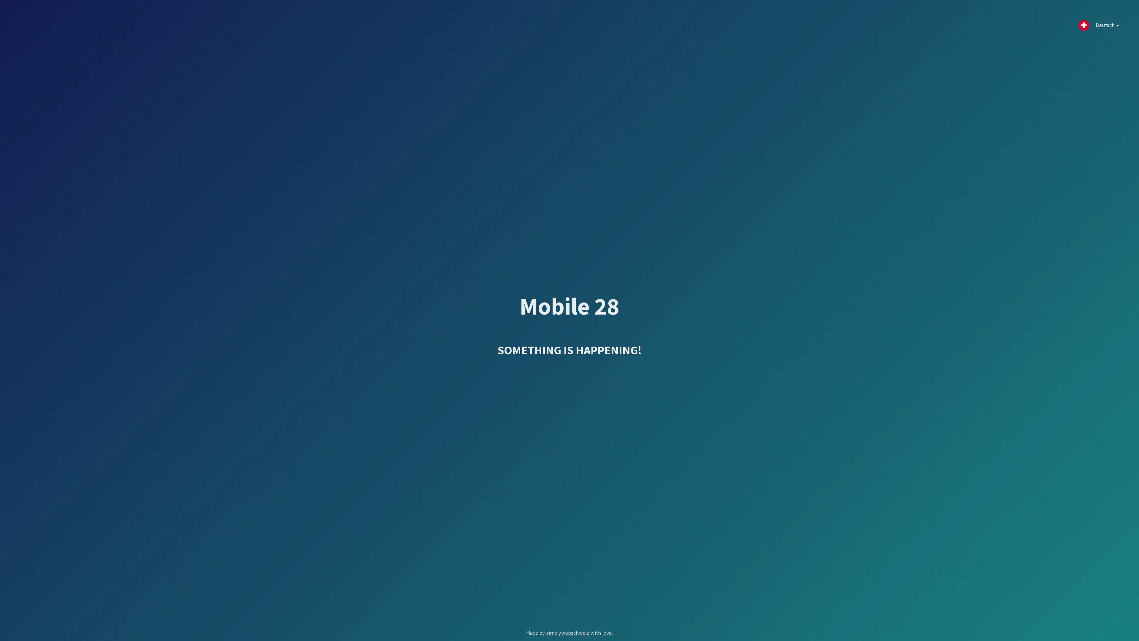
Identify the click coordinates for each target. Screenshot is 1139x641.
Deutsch (1105, 25)
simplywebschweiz (567, 633)
